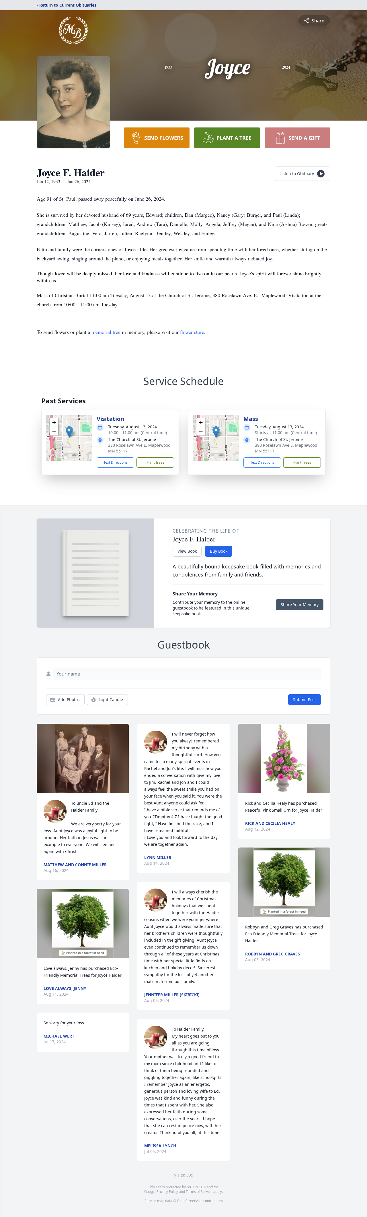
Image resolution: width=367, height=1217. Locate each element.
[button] (69, 432)
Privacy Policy (167, 1191)
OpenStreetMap (189, 1200)
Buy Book (218, 551)
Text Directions (115, 462)
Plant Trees (155, 462)
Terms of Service (199, 1191)
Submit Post (304, 699)
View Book (187, 551)
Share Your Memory (300, 604)
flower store (192, 331)
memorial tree (105, 331)
